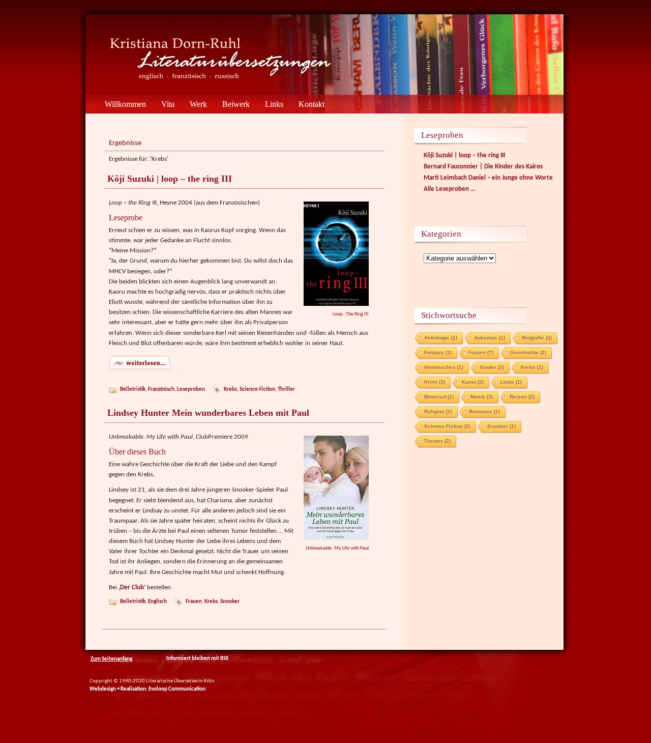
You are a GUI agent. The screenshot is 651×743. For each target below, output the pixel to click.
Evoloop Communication (177, 689)
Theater (437, 441)
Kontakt (311, 104)
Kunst (473, 382)
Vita (167, 104)
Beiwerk (236, 104)
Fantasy (438, 352)
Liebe (511, 382)
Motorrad (439, 396)
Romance (484, 411)
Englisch (157, 602)
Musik (481, 396)
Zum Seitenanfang (111, 659)
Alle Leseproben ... (449, 189)
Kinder (492, 367)
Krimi (434, 382)
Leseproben (191, 389)
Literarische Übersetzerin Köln (158, 55)
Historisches (443, 367)
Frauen (194, 602)
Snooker (230, 602)
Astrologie (440, 337)
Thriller (286, 389)
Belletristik (132, 389)
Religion (438, 411)
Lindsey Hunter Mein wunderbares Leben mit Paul (208, 413)
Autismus (489, 337)
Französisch (161, 389)
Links (274, 104)
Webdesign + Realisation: (118, 689)
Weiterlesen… (244, 363)
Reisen (522, 396)
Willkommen (125, 104)
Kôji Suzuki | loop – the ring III (169, 179)
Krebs (230, 389)
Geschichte (528, 352)
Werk (198, 104)
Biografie (537, 337)
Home (87, 104)
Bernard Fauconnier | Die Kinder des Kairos (483, 166)
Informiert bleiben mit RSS (196, 659)
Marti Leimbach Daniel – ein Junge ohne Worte (488, 178)
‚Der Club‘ (132, 587)
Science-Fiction (257, 389)
